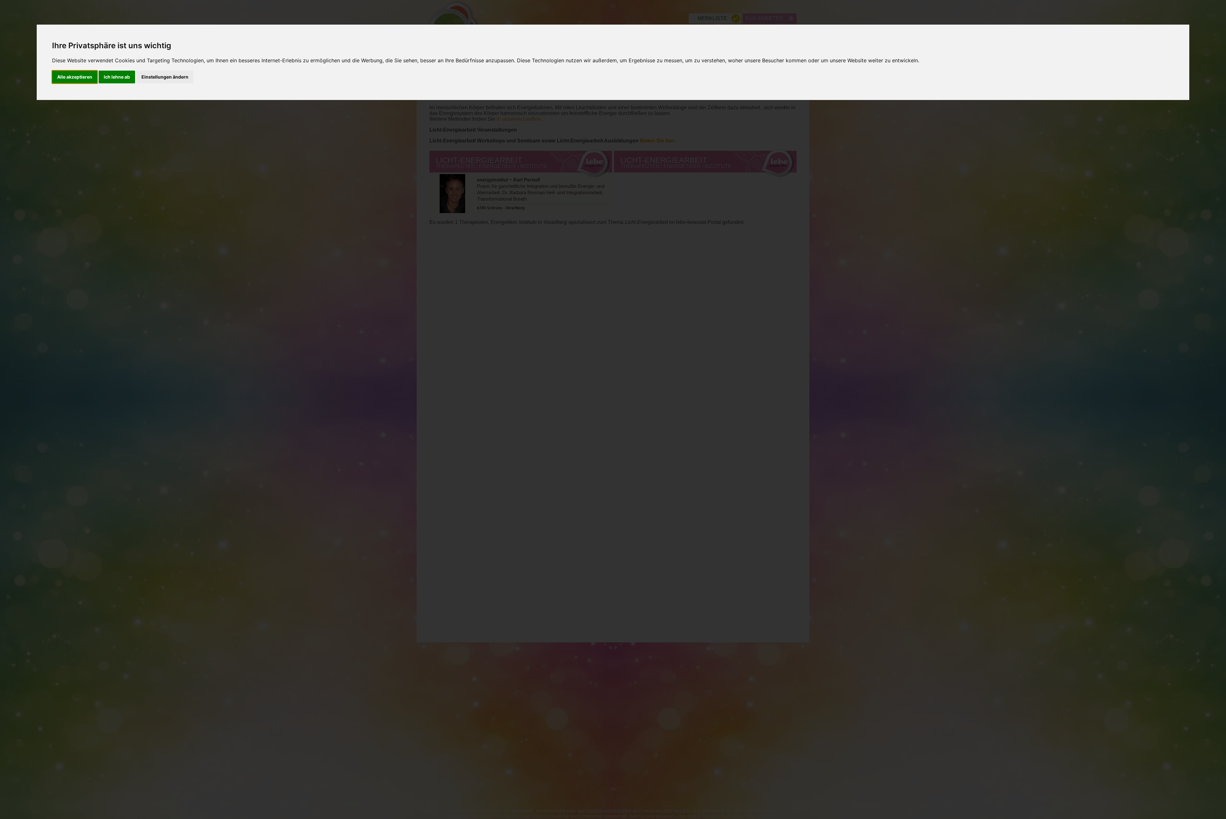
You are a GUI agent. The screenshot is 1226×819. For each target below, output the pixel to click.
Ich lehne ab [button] (117, 77)
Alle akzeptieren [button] (74, 77)
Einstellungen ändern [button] (164, 77)
